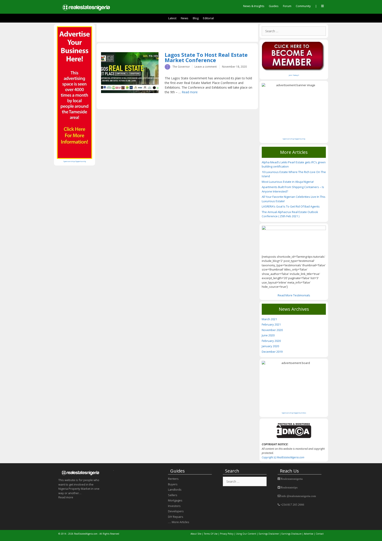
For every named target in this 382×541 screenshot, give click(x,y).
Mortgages (175, 500)
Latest (172, 18)
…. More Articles (178, 522)
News (184, 18)
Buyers (173, 484)
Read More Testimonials (294, 295)
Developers (176, 511)
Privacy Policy (226, 533)
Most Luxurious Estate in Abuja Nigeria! (288, 182)
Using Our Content (246, 533)
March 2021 (269, 319)
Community (303, 6)
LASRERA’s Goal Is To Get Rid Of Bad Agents (291, 206)
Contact (320, 533)
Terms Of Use (211, 533)
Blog (196, 18)
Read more (190, 92)
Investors (174, 506)
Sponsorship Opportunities (294, 412)
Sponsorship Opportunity (74, 161)
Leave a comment (206, 66)
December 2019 (272, 352)
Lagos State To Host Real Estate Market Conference (206, 57)
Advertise (309, 533)
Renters (173, 479)
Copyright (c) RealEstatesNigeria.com (283, 457)
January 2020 (270, 346)
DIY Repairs (175, 517)
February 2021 (271, 324)
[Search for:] (294, 31)
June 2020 (268, 335)
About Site (196, 533)
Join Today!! (294, 75)
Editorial (208, 18)
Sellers (172, 495)
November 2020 (272, 330)
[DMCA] (294, 430)
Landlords (174, 489)
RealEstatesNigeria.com (85, 533)
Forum (287, 6)
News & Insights (253, 6)
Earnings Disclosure (291, 533)
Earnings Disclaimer (269, 533)
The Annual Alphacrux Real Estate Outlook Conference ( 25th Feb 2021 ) (290, 214)
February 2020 (271, 341)
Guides (274, 6)
